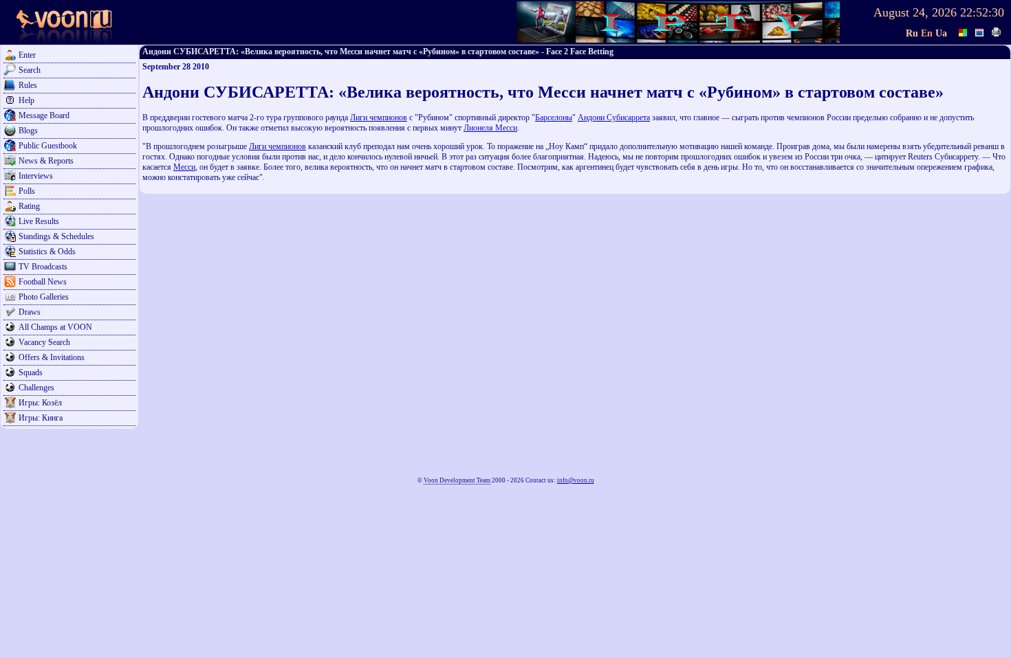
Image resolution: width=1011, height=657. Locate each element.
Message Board (44, 115)
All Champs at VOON (55, 327)
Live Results (39, 221)
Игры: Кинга (41, 418)
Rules (28, 85)
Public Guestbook (48, 146)
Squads (31, 372)
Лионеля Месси (490, 128)
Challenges (36, 387)
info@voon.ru (575, 480)
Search (30, 70)
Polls (27, 191)
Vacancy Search (44, 342)
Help (26, 100)
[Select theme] (963, 30)
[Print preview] (996, 30)
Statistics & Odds (47, 251)
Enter (27, 55)
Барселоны (553, 117)
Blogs (28, 130)
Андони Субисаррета (614, 117)
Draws (30, 312)
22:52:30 (982, 12)
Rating (29, 206)
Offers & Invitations (52, 357)
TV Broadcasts (43, 266)
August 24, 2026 (915, 12)
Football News (43, 282)
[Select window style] (980, 30)
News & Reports (46, 161)
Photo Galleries (44, 297)
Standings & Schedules (56, 236)
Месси (184, 167)
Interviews (36, 176)
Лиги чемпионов (378, 117)
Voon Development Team (457, 480)
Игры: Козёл (40, 403)
